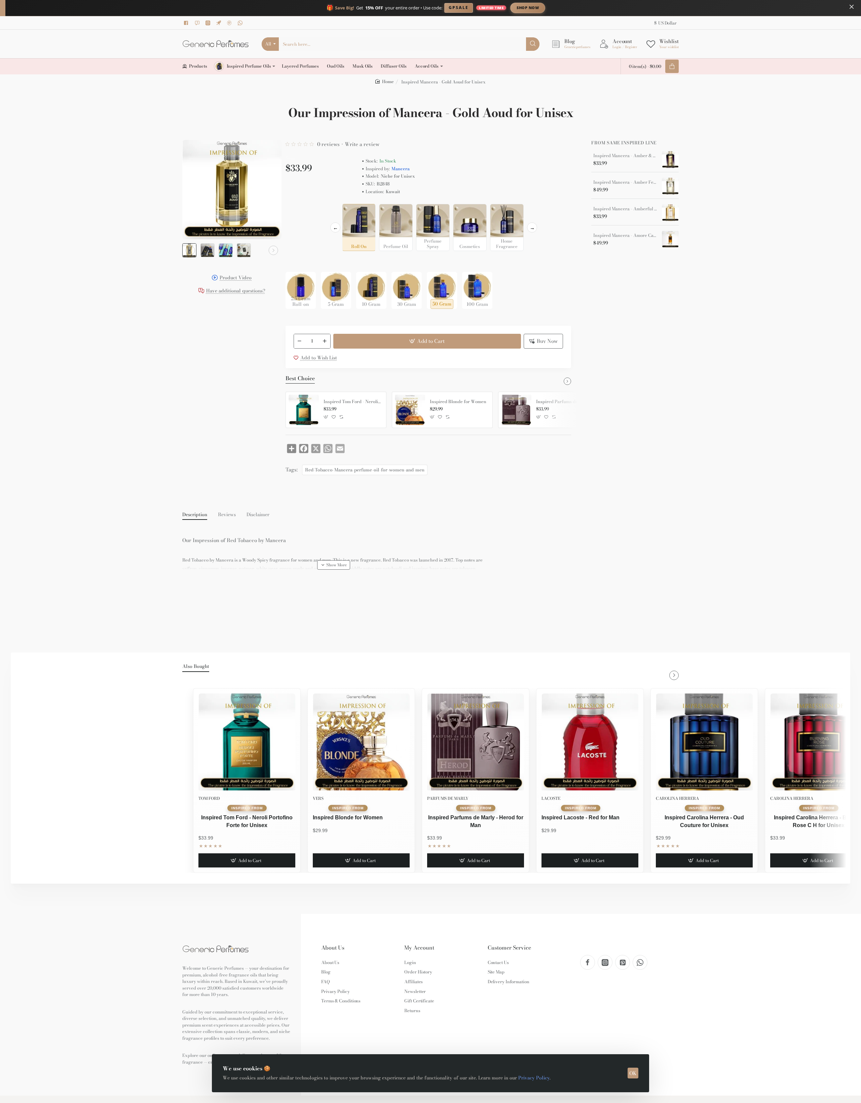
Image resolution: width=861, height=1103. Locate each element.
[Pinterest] (230, 23)
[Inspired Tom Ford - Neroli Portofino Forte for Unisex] (304, 410)
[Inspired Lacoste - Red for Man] (589, 741)
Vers (318, 798)
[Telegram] (220, 23)
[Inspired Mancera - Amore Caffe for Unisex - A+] (670, 239)
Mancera (400, 169)
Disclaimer (258, 514)
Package (296, 261)
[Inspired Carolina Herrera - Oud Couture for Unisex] (704, 741)
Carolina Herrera (677, 798)
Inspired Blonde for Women (458, 402)
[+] (324, 341)
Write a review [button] (362, 144)
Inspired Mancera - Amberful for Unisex (625, 209)
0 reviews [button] (328, 144)
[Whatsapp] (241, 23)
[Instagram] (209, 23)
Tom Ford (209, 798)
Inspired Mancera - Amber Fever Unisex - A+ (625, 182)
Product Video (236, 278)
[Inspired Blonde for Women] (410, 410)
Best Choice (300, 378)
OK (633, 1073)
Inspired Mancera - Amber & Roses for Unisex (625, 156)
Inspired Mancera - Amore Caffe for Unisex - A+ (625, 236)
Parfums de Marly (448, 798)
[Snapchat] (198, 23)
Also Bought (195, 666)
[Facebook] (187, 23)
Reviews (227, 514)
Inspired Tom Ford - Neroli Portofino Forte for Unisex (352, 402)
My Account (419, 947)
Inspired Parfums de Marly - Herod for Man (565, 402)
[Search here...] (532, 44)
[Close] (852, 7)
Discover (583, 7)
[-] (299, 341)
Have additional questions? (235, 291)
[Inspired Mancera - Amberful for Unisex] (670, 212)
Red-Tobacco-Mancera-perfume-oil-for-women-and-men (364, 469)
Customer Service (509, 947)
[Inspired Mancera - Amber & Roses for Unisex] (670, 159)
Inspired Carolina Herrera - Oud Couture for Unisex (704, 821)
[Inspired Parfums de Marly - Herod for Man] (516, 410)
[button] (190, 250)
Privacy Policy (534, 1077)
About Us (332, 947)
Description (194, 514)
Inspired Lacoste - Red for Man (580, 817)
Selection (297, 211)
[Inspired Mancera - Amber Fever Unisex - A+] (670, 186)
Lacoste (550, 798)
